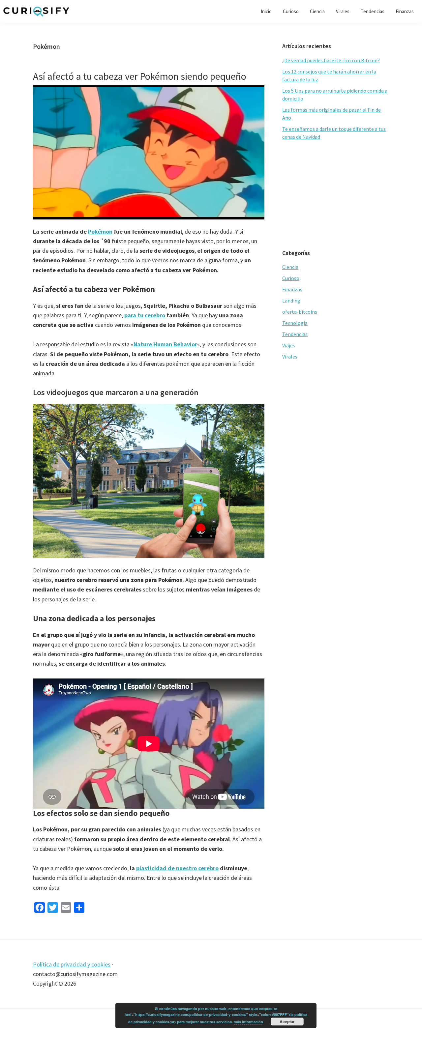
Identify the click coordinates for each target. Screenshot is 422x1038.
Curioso (290, 278)
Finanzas (292, 289)
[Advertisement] (335, 195)
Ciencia (290, 267)
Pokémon (100, 231)
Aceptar (287, 1021)
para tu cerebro (144, 315)
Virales (289, 356)
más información (248, 1021)
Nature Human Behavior (165, 344)
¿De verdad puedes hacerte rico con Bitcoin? (331, 60)
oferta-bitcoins (299, 311)
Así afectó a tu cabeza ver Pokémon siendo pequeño (139, 76)
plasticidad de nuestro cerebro (177, 868)
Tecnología (295, 323)
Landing (291, 300)
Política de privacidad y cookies (71, 964)
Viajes (288, 345)
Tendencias (295, 334)
